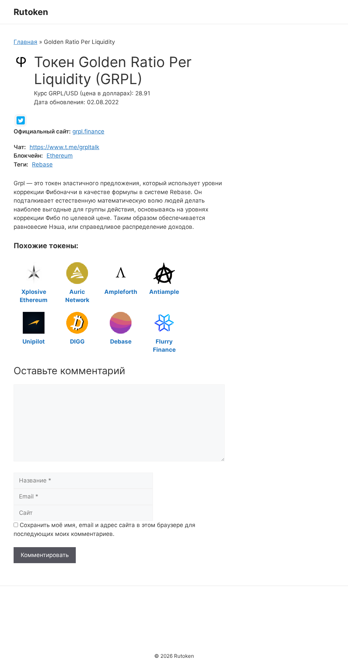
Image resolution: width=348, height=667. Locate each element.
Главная (25, 41)
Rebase (42, 164)
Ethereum (60, 155)
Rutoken (31, 12)
